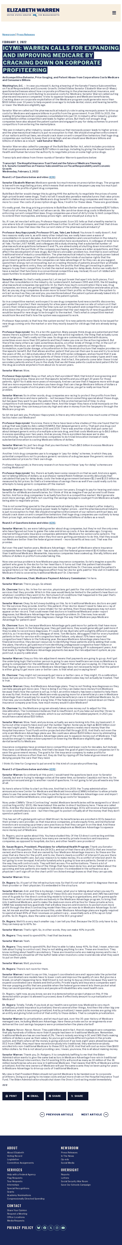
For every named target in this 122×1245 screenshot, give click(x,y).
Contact (14, 1205)
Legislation (13, 1159)
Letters (65, 1178)
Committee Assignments (20, 1163)
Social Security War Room (74, 1181)
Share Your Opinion (17, 1210)
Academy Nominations (19, 1195)
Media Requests (16, 1220)
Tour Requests (14, 1181)
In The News (67, 1156)
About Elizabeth (15, 1152)
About (12, 1147)
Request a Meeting (17, 1213)
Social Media (67, 1163)
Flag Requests (14, 1178)
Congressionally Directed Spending (25, 1198)
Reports (65, 1174)
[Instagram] (57, 1228)
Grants (10, 1191)
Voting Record (14, 1156)
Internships (13, 1184)
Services (14, 1169)
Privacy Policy (20, 1227)
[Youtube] (63, 1228)
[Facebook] (45, 1228)
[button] (12, 1096)
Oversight (70, 1169)
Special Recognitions (18, 1188)
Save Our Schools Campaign (76, 1184)
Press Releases (26, 34)
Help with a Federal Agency (21, 1174)
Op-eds (65, 1159)
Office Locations (16, 1217)
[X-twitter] (51, 1228)
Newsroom (8, 34)
